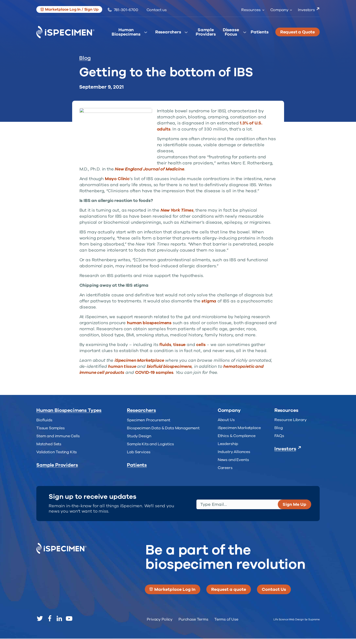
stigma (208, 301)
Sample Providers (206, 33)
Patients (260, 32)
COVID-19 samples (154, 372)
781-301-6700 (126, 10)
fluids (165, 344)
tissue (179, 344)
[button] (69, 9)
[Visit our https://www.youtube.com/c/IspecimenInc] (69, 618)
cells (200, 344)
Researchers (168, 32)
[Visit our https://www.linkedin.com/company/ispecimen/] (59, 618)
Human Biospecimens (126, 33)
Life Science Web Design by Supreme (296, 619)
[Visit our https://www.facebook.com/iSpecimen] (49, 618)
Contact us (157, 10)
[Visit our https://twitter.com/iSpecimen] (40, 618)
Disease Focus (231, 33)
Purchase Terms (193, 619)
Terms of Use (226, 619)
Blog (85, 58)
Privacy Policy (159, 619)
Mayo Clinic (117, 179)
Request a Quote (297, 32)
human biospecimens (149, 323)
